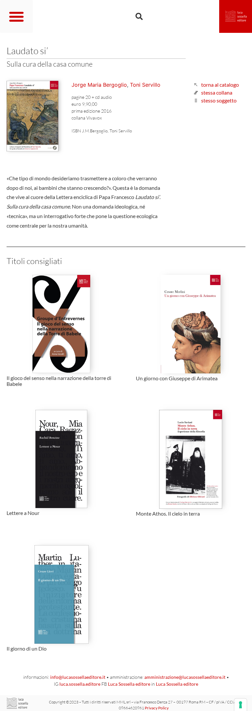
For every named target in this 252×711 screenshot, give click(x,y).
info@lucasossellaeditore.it (77, 677)
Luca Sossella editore (129, 684)
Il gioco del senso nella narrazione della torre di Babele (59, 381)
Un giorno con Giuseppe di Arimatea (177, 378)
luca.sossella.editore (79, 684)
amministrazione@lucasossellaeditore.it (184, 677)
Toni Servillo (145, 84)
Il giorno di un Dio (27, 648)
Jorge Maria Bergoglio (99, 84)
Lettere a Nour (23, 513)
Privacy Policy (157, 707)
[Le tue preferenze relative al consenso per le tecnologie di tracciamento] (240, 705)
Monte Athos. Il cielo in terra (168, 513)
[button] (16, 16)
